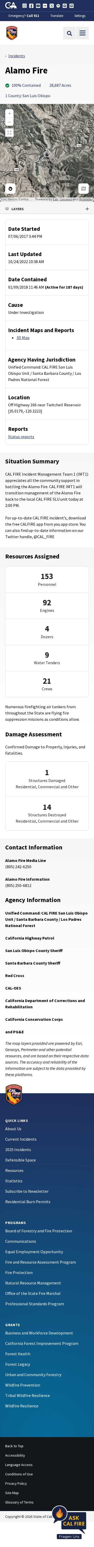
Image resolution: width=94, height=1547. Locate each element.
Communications (20, 1241)
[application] (47, 153)
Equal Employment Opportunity (34, 1251)
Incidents (16, 55)
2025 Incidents (18, 1149)
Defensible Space (20, 1160)
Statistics (13, 1180)
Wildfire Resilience (21, 1405)
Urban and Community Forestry (33, 1374)
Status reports (21, 436)
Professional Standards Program (34, 1303)
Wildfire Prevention (22, 1385)
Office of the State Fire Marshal (33, 1293)
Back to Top (14, 1446)
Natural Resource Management (33, 1282)
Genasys (66, 199)
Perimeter (86, 199)
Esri (55, 199)
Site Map (12, 1492)
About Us (13, 1128)
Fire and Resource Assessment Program (40, 1262)
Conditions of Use (19, 1474)
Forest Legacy (17, 1364)
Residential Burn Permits (27, 1201)
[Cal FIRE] (13, 1094)
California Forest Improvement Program (41, 1343)
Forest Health (17, 1353)
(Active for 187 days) (64, 287)
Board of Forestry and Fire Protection (38, 1230)
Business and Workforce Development (39, 1332)
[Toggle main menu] (82, 33)
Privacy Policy (16, 1483)
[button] (47, 209)
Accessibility (15, 1455)
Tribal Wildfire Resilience (27, 1395)
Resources (14, 1170)
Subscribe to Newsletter (27, 1191)
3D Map (23, 337)
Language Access (19, 1464)
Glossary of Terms (19, 1502)
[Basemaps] (83, 188)
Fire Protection (19, 1272)
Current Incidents (21, 1139)
